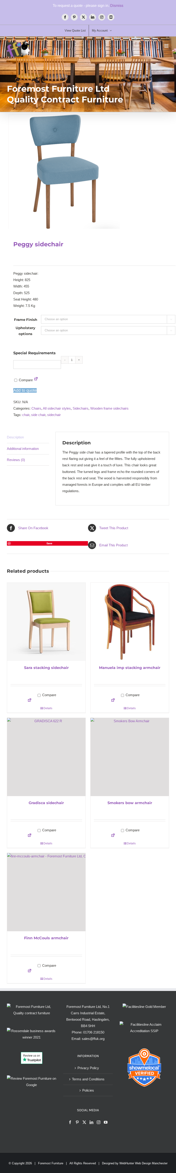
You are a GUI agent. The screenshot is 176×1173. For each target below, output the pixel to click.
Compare (25, 380)
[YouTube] (105, 1122)
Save (49, 543)
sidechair (54, 415)
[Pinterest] (77, 1122)
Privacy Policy (88, 1068)
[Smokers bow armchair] (130, 757)
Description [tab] (15, 437)
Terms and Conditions (88, 1079)
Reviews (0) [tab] (16, 460)
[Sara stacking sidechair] (46, 622)
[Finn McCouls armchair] (46, 892)
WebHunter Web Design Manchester (143, 1163)
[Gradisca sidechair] (46, 757)
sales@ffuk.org (93, 1039)
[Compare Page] (36, 380)
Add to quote (25, 390)
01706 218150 (93, 1032)
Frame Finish (25, 319)
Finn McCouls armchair (46, 938)
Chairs (36, 408)
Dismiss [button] (116, 6)
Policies (88, 1090)
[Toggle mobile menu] (166, 45)
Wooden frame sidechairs (109, 408)
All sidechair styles (57, 408)
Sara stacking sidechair (46, 668)
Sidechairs (80, 408)
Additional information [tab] (23, 449)
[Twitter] (84, 1122)
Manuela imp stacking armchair (129, 668)
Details (48, 708)
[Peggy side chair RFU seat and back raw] (88, 171)
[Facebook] (70, 1122)
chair (25, 415)
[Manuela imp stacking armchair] (130, 622)
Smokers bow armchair (129, 803)
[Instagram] (98, 1122)
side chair (38, 415)
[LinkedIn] (91, 1122)
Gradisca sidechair (46, 803)
